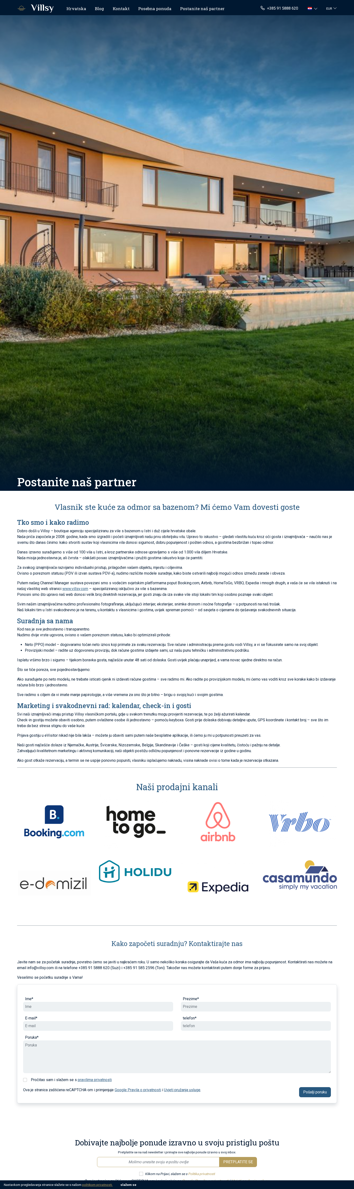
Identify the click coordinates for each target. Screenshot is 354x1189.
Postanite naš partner (202, 8)
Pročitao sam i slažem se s (71, 1079)
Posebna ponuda (154, 8)
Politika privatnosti (201, 1174)
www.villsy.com (75, 588)
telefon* (190, 1018)
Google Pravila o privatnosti (138, 1090)
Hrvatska (76, 8)
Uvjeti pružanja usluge (182, 1090)
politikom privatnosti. (97, 1185)
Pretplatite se (238, 1162)
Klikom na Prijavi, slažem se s (180, 1174)
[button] (313, 8)
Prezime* (191, 999)
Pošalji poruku (315, 1092)
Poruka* (32, 1037)
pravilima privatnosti (95, 1079)
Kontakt (121, 8)
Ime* (29, 999)
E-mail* (31, 1018)
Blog (99, 8)
